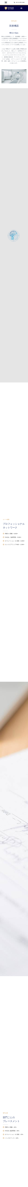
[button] (5, 2)
